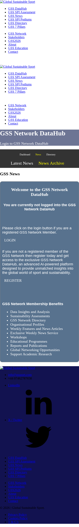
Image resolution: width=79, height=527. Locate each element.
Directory (51, 154)
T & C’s (13, 522)
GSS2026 (14, 41)
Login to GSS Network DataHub (24, 143)
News (38, 154)
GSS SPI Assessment (21, 12)
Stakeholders (16, 37)
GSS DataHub (17, 8)
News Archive (51, 163)
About (12, 44)
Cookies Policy (18, 518)
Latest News (22, 163)
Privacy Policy (17, 514)
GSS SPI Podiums (20, 19)
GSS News (15, 16)
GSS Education (18, 48)
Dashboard (25, 154)
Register (13, 281)
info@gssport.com (20, 374)
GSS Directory (17, 23)
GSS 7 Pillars (16, 26)
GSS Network (17, 33)
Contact (13, 51)
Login (10, 240)
